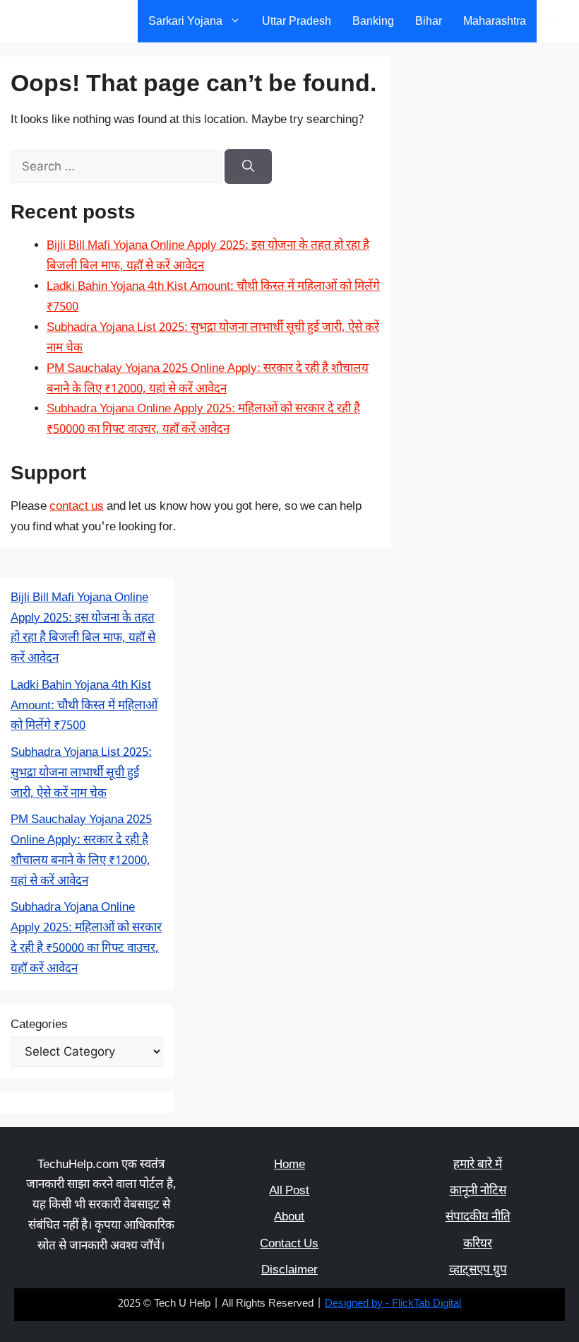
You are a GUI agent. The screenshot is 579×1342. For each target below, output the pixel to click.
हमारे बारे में (477, 1165)
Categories (39, 1025)
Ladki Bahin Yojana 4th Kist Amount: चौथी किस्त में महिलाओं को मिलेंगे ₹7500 (84, 706)
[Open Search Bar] (552, 21)
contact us (76, 507)
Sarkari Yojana (185, 21)
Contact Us (289, 1244)
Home (289, 1165)
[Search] (248, 167)
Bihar (428, 21)
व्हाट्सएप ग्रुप (478, 1270)
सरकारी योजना (58, 21)
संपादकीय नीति (478, 1217)
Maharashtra (494, 21)
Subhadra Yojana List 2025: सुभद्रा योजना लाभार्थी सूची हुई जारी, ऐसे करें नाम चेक (81, 773)
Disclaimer (289, 1270)
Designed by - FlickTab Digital (393, 1304)
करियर (477, 1244)
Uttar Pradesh (296, 21)
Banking (373, 21)
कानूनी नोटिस (478, 1191)
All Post (289, 1191)
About (289, 1217)
